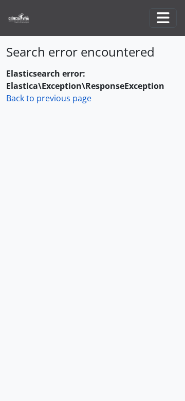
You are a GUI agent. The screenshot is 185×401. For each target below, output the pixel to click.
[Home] (23, 18)
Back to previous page (48, 98)
